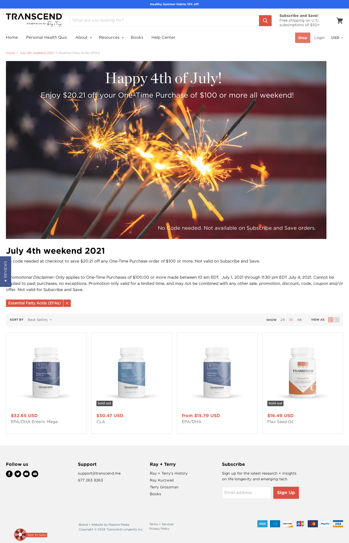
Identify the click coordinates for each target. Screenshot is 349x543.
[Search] (265, 20)
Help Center (163, 37)
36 (291, 320)
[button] (5, 271)
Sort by (17, 319)
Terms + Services (161, 524)
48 (299, 320)
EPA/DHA (191, 421)
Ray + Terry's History (169, 473)
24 (282, 320)
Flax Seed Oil (280, 421)
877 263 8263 (90, 480)
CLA (100, 421)
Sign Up (286, 492)
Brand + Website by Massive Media (104, 524)
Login (319, 38)
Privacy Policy (159, 528)
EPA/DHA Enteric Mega (34, 421)
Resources (110, 37)
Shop (302, 38)
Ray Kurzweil (162, 480)
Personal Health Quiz (46, 37)
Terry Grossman (164, 487)
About (82, 37)
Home (12, 37)
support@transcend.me (99, 473)
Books (137, 37)
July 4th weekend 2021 (37, 53)
